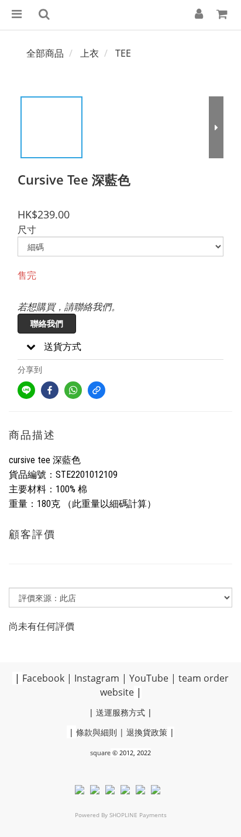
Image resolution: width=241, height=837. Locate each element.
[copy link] (96, 390)
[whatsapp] (73, 390)
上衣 (89, 53)
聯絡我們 (46, 323)
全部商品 (45, 53)
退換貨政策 (146, 732)
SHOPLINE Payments (138, 815)
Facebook (43, 678)
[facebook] (49, 390)
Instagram (96, 678)
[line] (26, 390)
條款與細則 (96, 732)
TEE (123, 53)
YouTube (148, 678)
